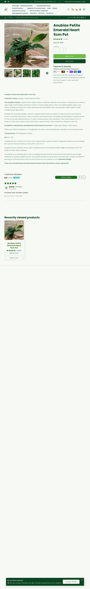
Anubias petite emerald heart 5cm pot (27, 17)
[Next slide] (47, 73)
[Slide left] (31, 1)
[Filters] (79, 177)
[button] (28, 6)
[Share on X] (76, 17)
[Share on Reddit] (83, 17)
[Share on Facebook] (74, 17)
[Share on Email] (85, 17)
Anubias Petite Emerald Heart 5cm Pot (14, 245)
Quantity (55, 46)
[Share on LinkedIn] (81, 17)
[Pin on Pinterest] (78, 17)
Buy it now (69, 61)
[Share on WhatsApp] (79, 17)
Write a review (66, 177)
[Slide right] (59, 1)
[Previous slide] (6, 73)
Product (11, 17)
